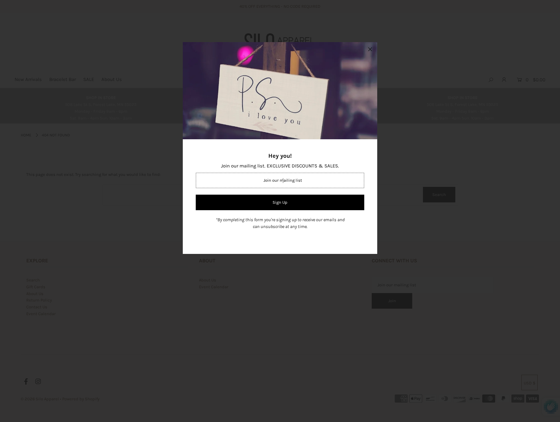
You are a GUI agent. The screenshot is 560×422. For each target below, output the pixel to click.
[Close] (370, 49)
